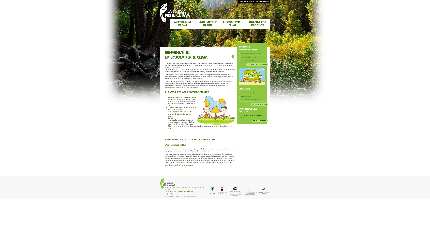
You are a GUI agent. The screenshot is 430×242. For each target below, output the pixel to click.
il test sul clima (173, 97)
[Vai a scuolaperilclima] (175, 11)
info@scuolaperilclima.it (172, 194)
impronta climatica (189, 97)
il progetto (242, 1)
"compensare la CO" (184, 112)
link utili (171, 118)
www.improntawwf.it (247, 93)
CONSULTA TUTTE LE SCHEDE (257, 65)
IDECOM (177, 196)
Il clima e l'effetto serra (248, 57)
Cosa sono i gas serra (248, 60)
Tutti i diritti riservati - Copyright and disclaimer (179, 191)
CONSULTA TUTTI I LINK (259, 104)
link (253, 1)
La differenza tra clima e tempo (251, 53)
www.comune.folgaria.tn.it (249, 100)
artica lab (194, 196)
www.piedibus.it (246, 96)
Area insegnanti (264, 1)
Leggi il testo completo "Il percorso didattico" (179, 165)
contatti (248, 1)
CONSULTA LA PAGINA (260, 121)
